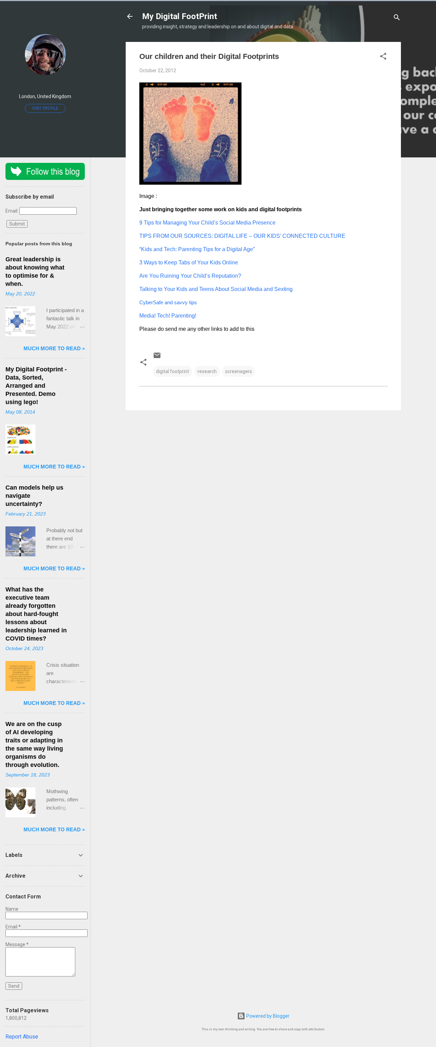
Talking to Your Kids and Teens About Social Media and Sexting (216, 289)
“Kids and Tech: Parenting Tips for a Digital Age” (197, 249)
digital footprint (172, 371)
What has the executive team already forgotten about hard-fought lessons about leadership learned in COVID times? (36, 614)
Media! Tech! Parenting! (167, 316)
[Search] (397, 18)
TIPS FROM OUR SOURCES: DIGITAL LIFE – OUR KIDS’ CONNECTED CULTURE (242, 236)
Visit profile (45, 108)
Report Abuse (21, 1036)
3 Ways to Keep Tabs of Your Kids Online (188, 262)
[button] (383, 57)
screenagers (238, 371)
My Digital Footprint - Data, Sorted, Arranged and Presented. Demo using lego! (36, 385)
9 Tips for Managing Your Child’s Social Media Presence (207, 223)
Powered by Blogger (267, 1016)
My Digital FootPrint (179, 16)
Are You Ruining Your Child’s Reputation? (190, 276)
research (207, 371)
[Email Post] (157, 357)
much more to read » (54, 348)
